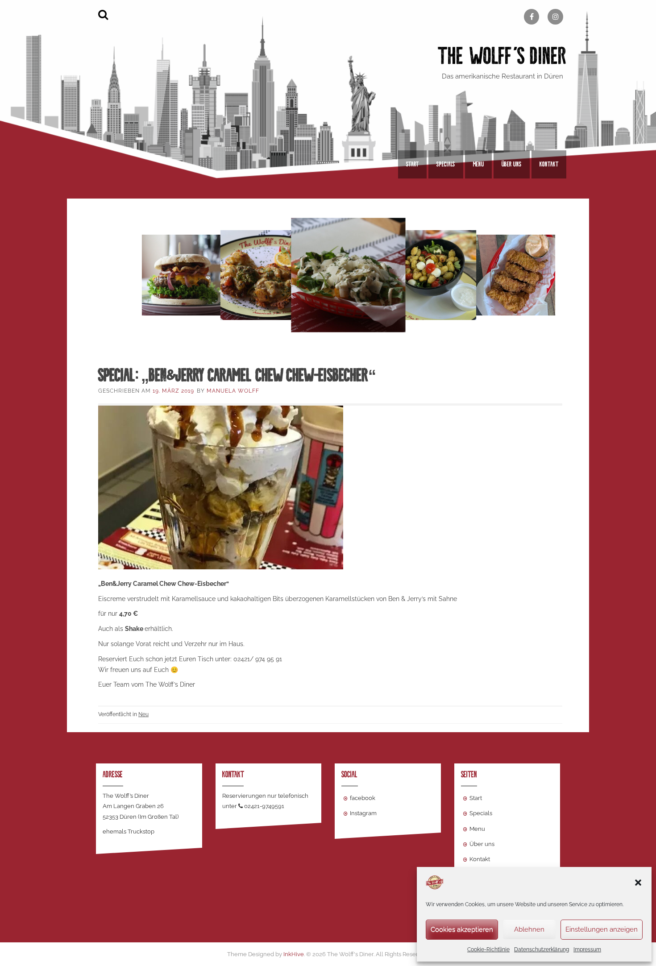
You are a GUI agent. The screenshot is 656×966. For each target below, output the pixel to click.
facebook (362, 798)
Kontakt (549, 164)
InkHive (293, 954)
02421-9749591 (264, 806)
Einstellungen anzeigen (601, 929)
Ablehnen (529, 929)
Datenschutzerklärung (541, 949)
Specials (445, 164)
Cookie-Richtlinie (488, 949)
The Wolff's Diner (502, 56)
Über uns (512, 164)
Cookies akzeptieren (462, 929)
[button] (638, 882)
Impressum (587, 949)
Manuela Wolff (233, 391)
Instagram (363, 813)
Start (412, 164)
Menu (478, 164)
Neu (143, 714)
